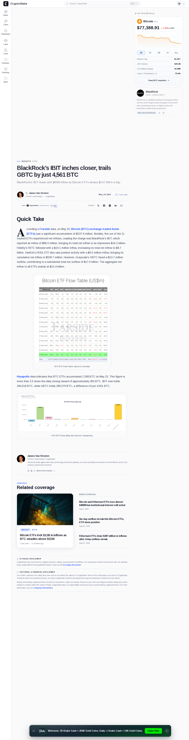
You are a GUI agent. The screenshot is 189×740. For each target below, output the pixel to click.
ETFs (35, 161)
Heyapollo (23, 376)
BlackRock (152, 91)
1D (141, 53)
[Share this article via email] (121, 205)
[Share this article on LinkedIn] (115, 205)
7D (150, 53)
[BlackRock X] (159, 112)
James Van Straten (39, 193)
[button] (5, 80)
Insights (26, 161)
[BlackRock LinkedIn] (163, 112)
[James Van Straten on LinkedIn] (31, 471)
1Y (168, 53)
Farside (45, 229)
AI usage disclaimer (72, 565)
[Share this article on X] (98, 205)
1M (159, 53)
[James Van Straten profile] (21, 459)
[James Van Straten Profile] (20, 194)
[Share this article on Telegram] (109, 205)
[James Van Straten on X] (28, 471)
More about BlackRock (146, 113)
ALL (176, 53)
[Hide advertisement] (167, 731)
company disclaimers (43, 588)
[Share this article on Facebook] (104, 205)
